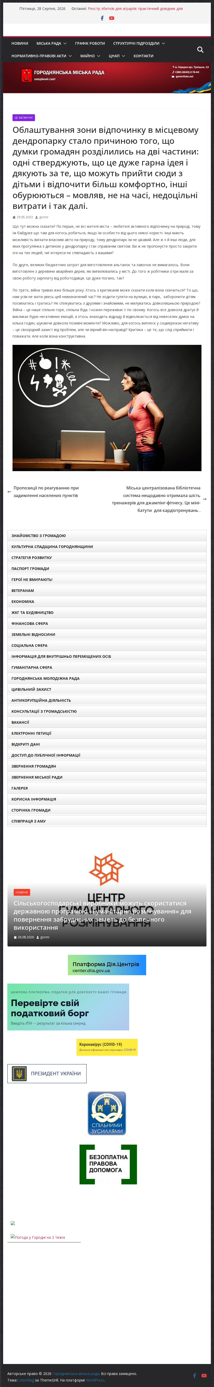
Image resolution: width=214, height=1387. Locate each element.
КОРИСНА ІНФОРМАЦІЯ (33, 799)
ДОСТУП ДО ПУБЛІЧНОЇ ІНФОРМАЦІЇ (45, 755)
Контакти (143, 55)
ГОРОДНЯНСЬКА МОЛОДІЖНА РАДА (45, 678)
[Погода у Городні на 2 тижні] (38, 1237)
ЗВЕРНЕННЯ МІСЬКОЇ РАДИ (37, 777)
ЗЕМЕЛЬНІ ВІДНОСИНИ (33, 634)
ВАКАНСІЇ (20, 722)
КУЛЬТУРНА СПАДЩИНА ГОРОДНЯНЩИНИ (52, 546)
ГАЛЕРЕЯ (19, 788)
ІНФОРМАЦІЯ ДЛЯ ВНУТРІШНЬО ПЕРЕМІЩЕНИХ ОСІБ (61, 656)
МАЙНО (87, 55)
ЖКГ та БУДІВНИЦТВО (32, 612)
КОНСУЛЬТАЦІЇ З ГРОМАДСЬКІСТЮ (44, 711)
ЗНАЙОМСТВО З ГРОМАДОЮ (38, 535)
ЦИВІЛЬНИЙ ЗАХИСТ (31, 689)
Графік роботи (90, 43)
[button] (64, 43)
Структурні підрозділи (136, 43)
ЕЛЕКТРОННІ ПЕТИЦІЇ (31, 733)
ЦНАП (114, 55)
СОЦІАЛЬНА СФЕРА (29, 645)
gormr (44, 217)
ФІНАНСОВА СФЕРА (29, 623)
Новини (19, 43)
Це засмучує (24, 117)
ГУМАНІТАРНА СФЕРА (31, 667)
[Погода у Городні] (10, 1202)
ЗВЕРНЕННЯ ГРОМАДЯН (33, 766)
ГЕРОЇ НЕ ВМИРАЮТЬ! (31, 579)
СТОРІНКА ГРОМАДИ (31, 810)
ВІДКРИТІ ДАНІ (25, 744)
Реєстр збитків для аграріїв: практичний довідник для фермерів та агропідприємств (135, 11)
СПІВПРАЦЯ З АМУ (28, 821)
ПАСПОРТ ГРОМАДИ (30, 568)
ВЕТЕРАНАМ (22, 590)
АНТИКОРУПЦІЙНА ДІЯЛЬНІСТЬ (41, 700)
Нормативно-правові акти (38, 55)
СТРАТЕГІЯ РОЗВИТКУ (31, 557)
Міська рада (49, 43)
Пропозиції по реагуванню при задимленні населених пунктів (46, 491)
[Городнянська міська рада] (107, 66)
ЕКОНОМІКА (22, 601)
